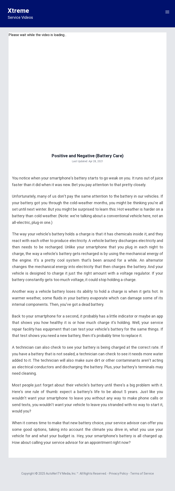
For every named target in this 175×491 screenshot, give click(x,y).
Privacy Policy (118, 473)
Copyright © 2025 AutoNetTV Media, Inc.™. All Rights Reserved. (64, 473)
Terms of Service (142, 473)
